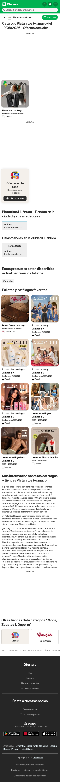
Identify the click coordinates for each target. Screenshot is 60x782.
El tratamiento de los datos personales (30, 776)
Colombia (43, 746)
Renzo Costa (51, 567)
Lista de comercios (30, 683)
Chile (35, 746)
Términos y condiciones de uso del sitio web (30, 770)
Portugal (15, 749)
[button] (50, 4)
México (6, 749)
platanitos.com (8, 537)
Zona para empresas (30, 714)
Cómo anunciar (30, 709)
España (53, 746)
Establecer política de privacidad (30, 764)
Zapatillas (8, 281)
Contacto (30, 678)
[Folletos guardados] (44, 4)
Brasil (29, 746)
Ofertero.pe (38, 757)
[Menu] (55, 4)
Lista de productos (30, 688)
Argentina (20, 746)
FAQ (30, 672)
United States (27, 749)
